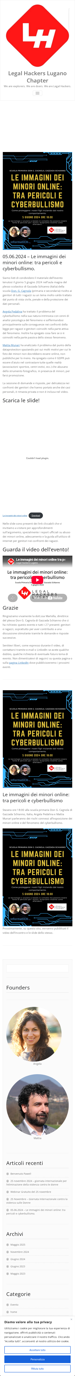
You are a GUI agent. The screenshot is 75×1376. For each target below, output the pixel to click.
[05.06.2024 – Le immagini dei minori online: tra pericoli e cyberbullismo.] (37, 201)
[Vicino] (71, 1319)
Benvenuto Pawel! (20, 1173)
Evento (14, 1304)
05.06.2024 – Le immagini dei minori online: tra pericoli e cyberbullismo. (34, 262)
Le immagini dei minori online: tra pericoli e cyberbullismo (36, 797)
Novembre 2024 (19, 1251)
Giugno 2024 (17, 1259)
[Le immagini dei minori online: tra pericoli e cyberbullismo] (37, 739)
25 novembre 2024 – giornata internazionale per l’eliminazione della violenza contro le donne (36, 1182)
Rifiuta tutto (37, 1368)
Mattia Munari (11, 345)
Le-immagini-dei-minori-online (15, 515)
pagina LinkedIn (19, 662)
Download (36, 515)
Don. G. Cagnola (21, 290)
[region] (37, 1346)
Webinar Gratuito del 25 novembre (30, 1191)
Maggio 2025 (17, 1244)
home (13, 1312)
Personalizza (38, 1359)
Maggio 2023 (17, 1273)
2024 (18, 126)
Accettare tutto (37, 1350)
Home (6, 126)
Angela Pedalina (12, 311)
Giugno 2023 (17, 1266)
